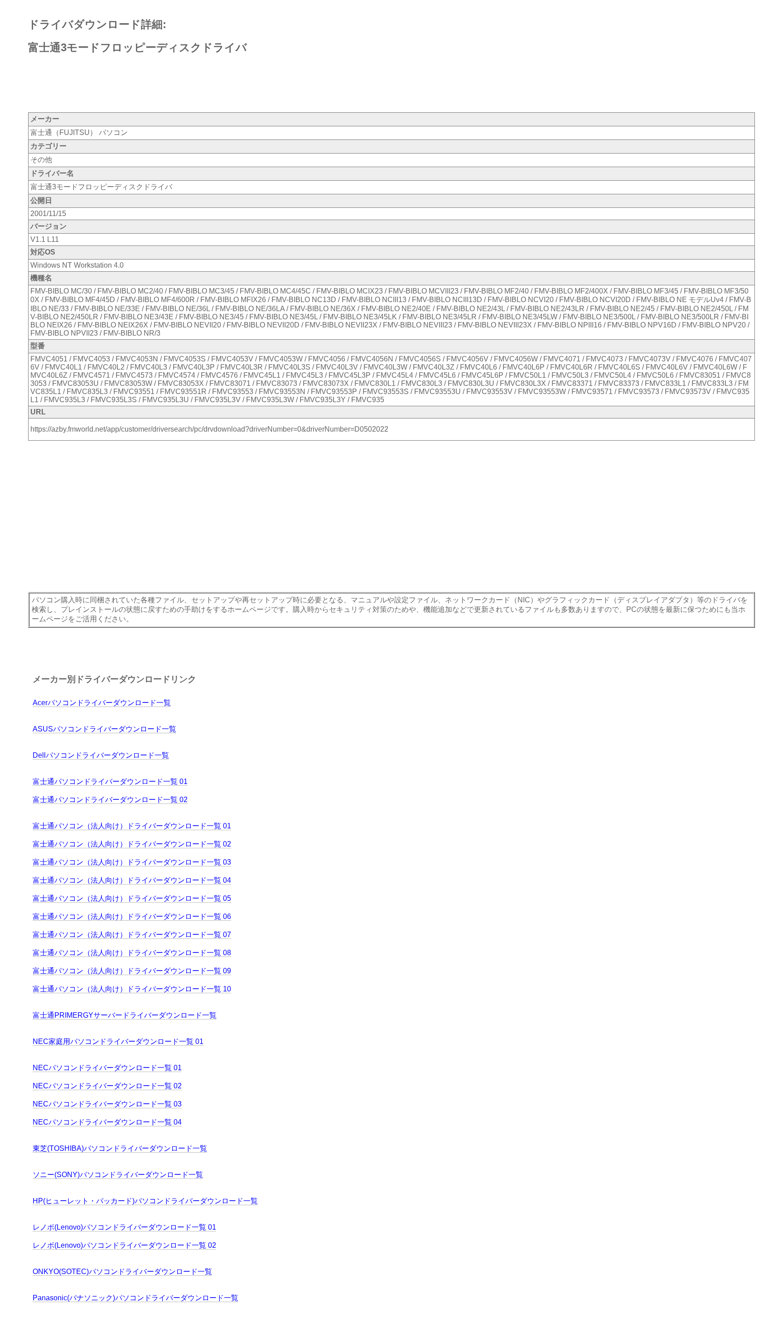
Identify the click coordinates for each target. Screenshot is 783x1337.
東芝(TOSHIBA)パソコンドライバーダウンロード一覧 (120, 1148)
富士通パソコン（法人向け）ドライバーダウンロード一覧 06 (132, 916)
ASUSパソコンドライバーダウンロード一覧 (104, 729)
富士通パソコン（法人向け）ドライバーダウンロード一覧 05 (132, 898)
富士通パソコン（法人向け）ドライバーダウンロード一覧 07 (132, 934)
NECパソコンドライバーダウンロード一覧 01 (107, 1068)
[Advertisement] (193, 83)
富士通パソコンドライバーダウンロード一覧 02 (110, 799)
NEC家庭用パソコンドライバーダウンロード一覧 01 (118, 1041)
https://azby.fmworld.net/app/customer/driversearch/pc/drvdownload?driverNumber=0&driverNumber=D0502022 (209, 429)
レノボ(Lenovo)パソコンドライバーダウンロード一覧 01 (124, 1227)
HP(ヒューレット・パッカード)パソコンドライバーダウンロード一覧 (145, 1201)
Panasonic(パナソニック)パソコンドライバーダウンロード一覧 (135, 1298)
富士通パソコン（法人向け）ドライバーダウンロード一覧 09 (132, 971)
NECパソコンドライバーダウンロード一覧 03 (107, 1104)
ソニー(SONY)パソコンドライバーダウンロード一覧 (118, 1174)
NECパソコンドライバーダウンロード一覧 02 (107, 1086)
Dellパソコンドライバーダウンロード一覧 (101, 755)
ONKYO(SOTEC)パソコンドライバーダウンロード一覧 (122, 1271)
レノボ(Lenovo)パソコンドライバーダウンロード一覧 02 (124, 1245)
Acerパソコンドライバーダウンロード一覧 (102, 703)
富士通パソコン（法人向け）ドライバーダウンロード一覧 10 (132, 989)
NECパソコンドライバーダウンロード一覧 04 (107, 1122)
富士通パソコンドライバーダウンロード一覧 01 (110, 781)
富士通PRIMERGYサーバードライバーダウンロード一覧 (125, 1015)
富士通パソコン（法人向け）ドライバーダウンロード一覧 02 (132, 844)
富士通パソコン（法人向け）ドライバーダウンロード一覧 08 (132, 953)
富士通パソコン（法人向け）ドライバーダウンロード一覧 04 (132, 880)
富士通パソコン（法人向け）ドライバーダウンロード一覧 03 (132, 862)
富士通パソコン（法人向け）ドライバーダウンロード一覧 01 (132, 826)
